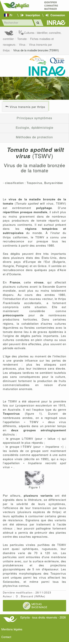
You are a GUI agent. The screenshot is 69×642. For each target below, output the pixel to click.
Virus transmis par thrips (27, 107)
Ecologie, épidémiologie (34, 127)
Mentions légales (11, 629)
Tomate (22, 39)
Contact (6, 637)
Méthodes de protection (34, 137)
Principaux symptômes (34, 118)
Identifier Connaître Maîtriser (51, 6)
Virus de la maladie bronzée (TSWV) (36, 50)
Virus (22, 44)
